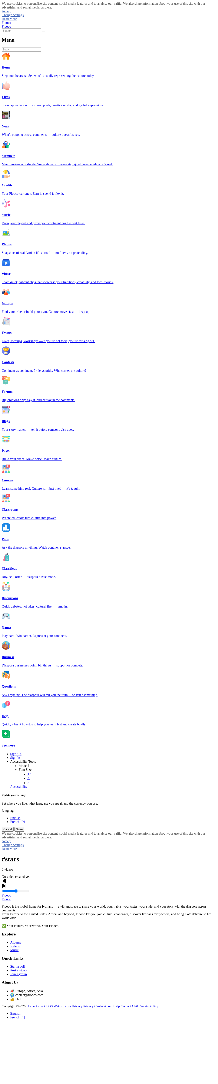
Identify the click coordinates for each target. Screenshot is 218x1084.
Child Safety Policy (145, 1006)
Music (14, 950)
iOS (50, 1006)
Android (41, 1006)
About (108, 1006)
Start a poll (17, 966)
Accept (6, 11)
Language (8, 810)
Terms (67, 1006)
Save (19, 829)
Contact (126, 1006)
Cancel (7, 829)
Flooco (6, 22)
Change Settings (13, 15)
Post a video (18, 970)
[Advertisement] (109, 1052)
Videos (15, 946)
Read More (9, 19)
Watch (58, 1006)
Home (30, 1006)
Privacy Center (93, 1006)
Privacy (77, 1006)
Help (116, 1006)
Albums (15, 942)
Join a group (18, 974)
